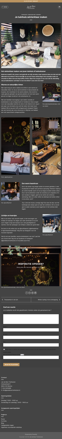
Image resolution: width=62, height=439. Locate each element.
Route (3, 419)
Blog (2, 423)
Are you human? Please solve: (11, 354)
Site (4, 342)
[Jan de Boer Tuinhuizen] (31, 7)
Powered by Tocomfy (31, 434)
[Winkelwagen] (59, 7)
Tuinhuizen (24, 14)
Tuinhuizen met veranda (34, 14)
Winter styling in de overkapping (48, 299)
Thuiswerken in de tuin (11, 299)
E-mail (5, 334)
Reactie (5, 312)
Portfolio (4, 421)
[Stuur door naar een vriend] (29, 292)
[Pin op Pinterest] (32, 292)
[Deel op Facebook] (26, 292)
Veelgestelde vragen (7, 425)
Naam (5, 326)
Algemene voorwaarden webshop (11, 427)
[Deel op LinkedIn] (35, 292)
